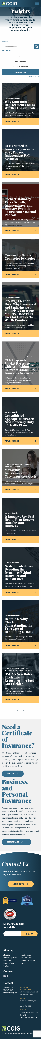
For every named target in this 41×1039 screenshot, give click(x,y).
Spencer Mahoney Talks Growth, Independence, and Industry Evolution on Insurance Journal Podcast (20, 207)
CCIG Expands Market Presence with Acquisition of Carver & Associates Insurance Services (20, 366)
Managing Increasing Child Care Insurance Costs (20, 473)
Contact (6, 966)
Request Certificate (27, 960)
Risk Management (26, 958)
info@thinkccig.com (10, 992)
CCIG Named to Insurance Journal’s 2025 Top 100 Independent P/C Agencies (19, 152)
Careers (23, 963)
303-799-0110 (16, 871)
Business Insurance (12, 357)
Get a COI (10, 773)
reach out (28, 871)
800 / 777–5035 (8, 990)
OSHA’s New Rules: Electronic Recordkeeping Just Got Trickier (19, 679)
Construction (24, 668)
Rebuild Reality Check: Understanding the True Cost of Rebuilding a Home (19, 625)
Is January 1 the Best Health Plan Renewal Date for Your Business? (20, 521)
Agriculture (28, 671)
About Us (6, 955)
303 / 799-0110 (8, 987)
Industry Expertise (10, 958)
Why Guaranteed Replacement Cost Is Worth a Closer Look (20, 104)
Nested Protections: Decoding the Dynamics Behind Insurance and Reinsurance (19, 572)
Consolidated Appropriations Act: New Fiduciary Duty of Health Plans (19, 420)
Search (5, 41)
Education (16, 466)
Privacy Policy (31, 1033)
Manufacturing (10, 671)
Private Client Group (12, 98)
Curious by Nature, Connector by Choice (20, 256)
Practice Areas (25, 955)
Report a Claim (8, 963)
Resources (7, 960)
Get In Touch (18, 884)
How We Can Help (14, 842)
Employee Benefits (26, 357)
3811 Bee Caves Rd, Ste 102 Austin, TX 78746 (28, 1003)
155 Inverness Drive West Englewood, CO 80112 (29, 993)
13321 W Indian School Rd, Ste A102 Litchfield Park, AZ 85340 (29, 1015)
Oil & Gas (19, 671)
